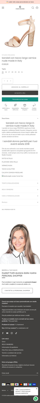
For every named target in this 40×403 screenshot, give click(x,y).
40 (19, 72)
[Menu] (3, 8)
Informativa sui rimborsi (9, 356)
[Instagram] (12, 333)
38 (12, 72)
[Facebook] (3, 333)
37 (9, 72)
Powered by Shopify (22, 395)
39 (15, 72)
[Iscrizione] (37, 373)
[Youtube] (7, 333)
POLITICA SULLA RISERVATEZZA (12, 350)
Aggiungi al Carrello (20, 87)
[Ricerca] (33, 8)
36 (6, 72)
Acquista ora (20, 93)
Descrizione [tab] (5, 118)
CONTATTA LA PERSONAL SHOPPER (17, 290)
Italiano (4, 390)
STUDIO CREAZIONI (8, 55)
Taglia (4, 69)
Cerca (3, 342)
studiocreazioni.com (11, 395)
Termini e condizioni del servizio (11, 353)
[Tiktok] (16, 333)
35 (3, 72)
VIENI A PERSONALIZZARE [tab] (11, 196)
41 (22, 72)
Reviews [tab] (4, 202)
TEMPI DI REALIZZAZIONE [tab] (10, 183)
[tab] (20, 151)
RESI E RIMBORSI (7, 344)
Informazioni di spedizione (10, 347)
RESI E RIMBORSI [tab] (7, 189)
